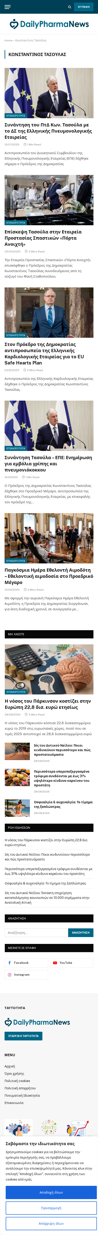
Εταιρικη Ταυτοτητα (23, 1036)
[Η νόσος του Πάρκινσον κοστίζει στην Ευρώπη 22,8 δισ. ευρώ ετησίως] (49, 669)
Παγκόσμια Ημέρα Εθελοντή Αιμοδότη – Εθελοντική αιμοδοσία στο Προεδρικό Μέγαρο (49, 576)
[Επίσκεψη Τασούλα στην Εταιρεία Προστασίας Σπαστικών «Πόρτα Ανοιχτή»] (49, 200)
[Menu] (7, 7)
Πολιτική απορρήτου (20, 1088)
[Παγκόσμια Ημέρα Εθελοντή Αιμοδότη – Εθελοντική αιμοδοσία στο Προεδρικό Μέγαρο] (49, 538)
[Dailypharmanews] (49, 24)
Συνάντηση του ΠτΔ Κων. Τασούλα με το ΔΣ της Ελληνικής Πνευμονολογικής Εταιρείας (48, 131)
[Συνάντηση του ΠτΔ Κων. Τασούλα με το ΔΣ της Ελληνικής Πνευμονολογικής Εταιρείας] (49, 93)
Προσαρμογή (51, 1208)
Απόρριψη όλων (51, 1223)
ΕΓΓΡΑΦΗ (84, 6)
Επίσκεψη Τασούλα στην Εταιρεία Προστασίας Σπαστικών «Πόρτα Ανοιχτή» (43, 238)
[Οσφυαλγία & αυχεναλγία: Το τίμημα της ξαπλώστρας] (17, 808)
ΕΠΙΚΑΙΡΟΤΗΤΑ (15, 115)
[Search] (69, 7)
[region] (49, 1185)
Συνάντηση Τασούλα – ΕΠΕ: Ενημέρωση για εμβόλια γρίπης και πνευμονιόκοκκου (48, 464)
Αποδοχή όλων (51, 1192)
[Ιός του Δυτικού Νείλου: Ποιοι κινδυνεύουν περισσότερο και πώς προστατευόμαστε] (17, 751)
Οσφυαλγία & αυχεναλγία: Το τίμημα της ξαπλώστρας (45, 883)
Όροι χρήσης (14, 1073)
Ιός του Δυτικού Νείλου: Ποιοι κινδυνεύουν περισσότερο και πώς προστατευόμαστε (62, 750)
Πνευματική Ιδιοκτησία (22, 1095)
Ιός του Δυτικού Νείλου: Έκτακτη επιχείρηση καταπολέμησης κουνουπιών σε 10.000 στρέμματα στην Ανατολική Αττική (47, 897)
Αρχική (10, 1066)
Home (9, 40)
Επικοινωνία (14, 1103)
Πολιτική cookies (17, 1081)
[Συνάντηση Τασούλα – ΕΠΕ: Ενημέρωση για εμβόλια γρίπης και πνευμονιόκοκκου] (49, 426)
